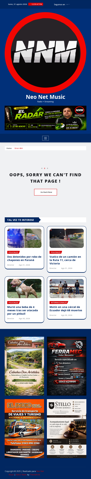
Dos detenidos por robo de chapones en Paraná (24, 258)
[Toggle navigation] (45, 138)
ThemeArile (35, 474)
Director (10, 265)
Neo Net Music (45, 96)
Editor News (21, 474)
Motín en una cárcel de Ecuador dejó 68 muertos (66, 308)
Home (9, 148)
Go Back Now (46, 192)
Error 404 (19, 148)
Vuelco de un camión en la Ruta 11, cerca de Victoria (65, 260)
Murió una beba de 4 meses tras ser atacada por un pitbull (22, 310)
